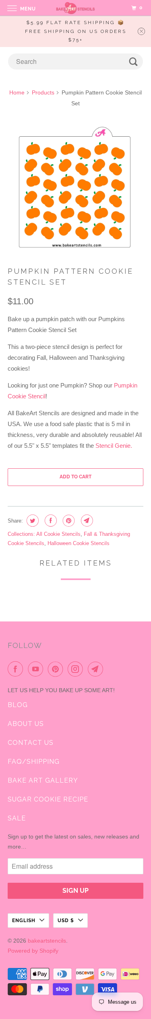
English (23, 920)
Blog (18, 705)
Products (43, 92)
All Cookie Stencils (58, 534)
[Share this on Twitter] (32, 521)
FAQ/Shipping (34, 761)
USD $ (66, 920)
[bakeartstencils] (76, 8)
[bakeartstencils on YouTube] (37, 669)
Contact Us (31, 742)
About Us (26, 724)
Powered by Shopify (33, 950)
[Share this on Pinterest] (68, 521)
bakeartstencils (47, 940)
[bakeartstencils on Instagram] (77, 669)
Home (17, 92)
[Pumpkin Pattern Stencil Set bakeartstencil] (75, 188)
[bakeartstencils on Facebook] (17, 669)
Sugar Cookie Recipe (48, 799)
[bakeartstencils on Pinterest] (57, 669)
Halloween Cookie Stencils (79, 543)
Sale (17, 818)
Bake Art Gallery (43, 780)
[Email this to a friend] (86, 521)
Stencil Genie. (113, 445)
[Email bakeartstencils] (97, 669)
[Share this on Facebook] (50, 521)
